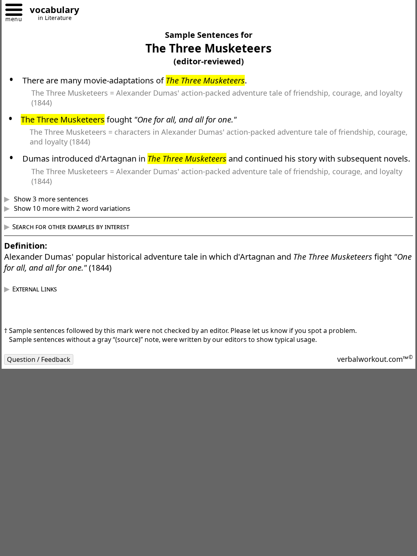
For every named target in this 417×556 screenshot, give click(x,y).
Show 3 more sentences (56, 210)
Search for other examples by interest (76, 237)
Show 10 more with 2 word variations (77, 219)
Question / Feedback (44, 370)
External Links (40, 299)
